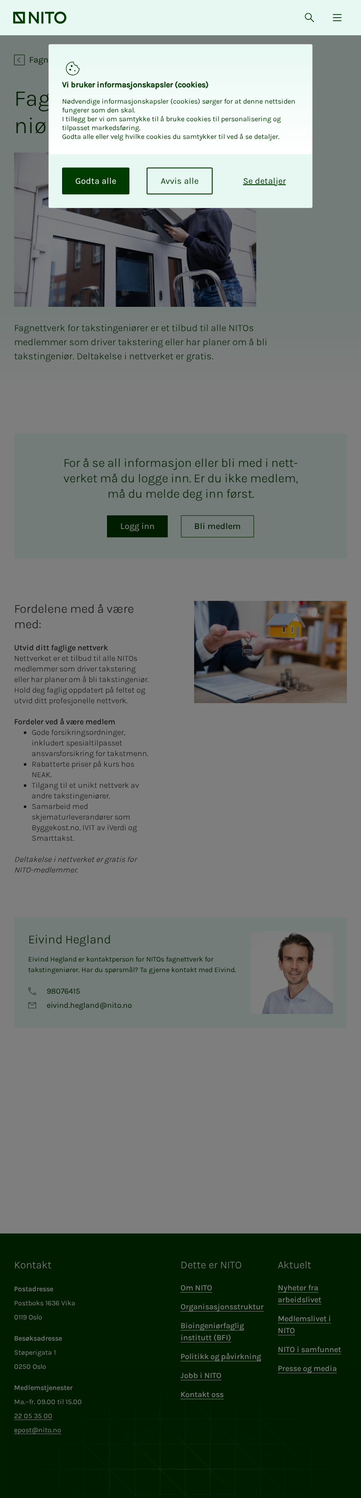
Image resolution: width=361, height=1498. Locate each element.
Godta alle (95, 181)
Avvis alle (180, 181)
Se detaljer (264, 181)
